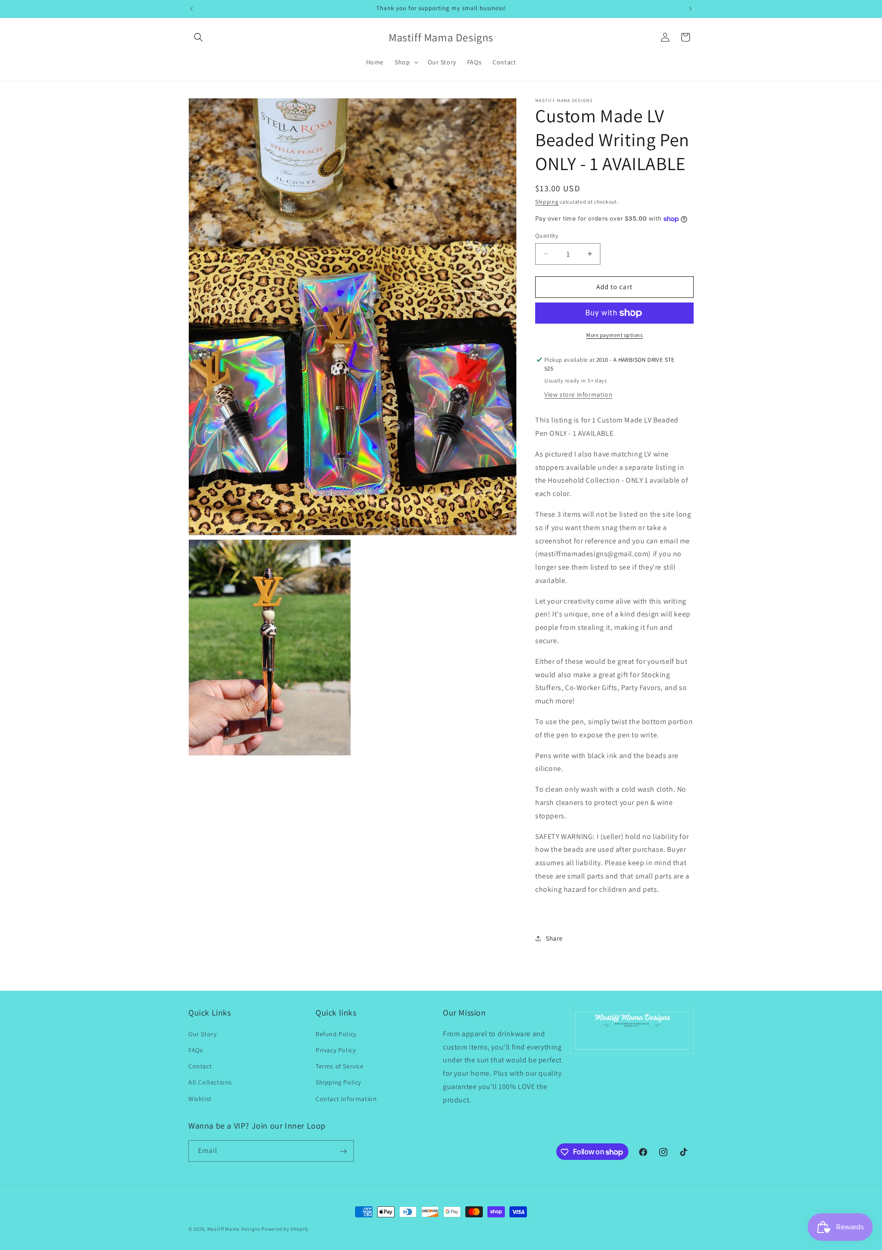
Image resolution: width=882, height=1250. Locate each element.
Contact (200, 1066)
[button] (198, 37)
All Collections (210, 1082)
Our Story (202, 1033)
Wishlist (200, 1098)
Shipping (547, 201)
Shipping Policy (338, 1082)
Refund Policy (336, 1033)
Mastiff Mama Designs (233, 1229)
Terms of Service (340, 1066)
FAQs (195, 1049)
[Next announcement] (690, 8)
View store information (578, 394)
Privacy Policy (336, 1049)
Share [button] (554, 938)
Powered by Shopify (285, 1229)
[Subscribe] (343, 1151)
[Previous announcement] (191, 8)
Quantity (546, 236)
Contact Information (346, 1098)
